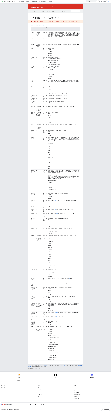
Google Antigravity (77, 394)
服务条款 (3, 387)
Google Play (76, 398)
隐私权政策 (6, 409)
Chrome (21, 404)
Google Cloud (76, 396)
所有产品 (42, 404)
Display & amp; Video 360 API (31, 1)
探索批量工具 (21, 1)
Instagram (40, 390)
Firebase (76, 390)
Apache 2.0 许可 (64, 365)
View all (75, 400)
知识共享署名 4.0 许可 (46, 365)
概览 (43, 25)
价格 (2, 390)
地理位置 (56, 200)
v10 (46, 21)
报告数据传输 (50, 1)
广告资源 (56, 312)
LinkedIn (39, 392)
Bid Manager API (42, 1)
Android (75, 387)
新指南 (35, 7)
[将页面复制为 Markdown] (59, 18)
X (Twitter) (40, 394)
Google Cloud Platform (34, 404)
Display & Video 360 (9, 1)
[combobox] (91, 1)
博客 (39, 387)
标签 (69, 278)
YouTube (39, 396)
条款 (2, 409)
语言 (55, 209)
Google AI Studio (77, 392)
